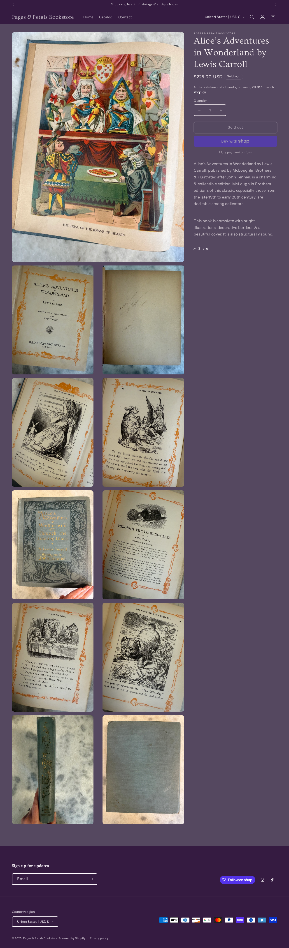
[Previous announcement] (13, 4)
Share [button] (203, 249)
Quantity (200, 101)
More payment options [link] (235, 152)
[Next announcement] (276, 4)
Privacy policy (99, 938)
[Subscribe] (91, 879)
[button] (252, 17)
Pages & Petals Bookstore (40, 938)
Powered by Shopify (72, 938)
